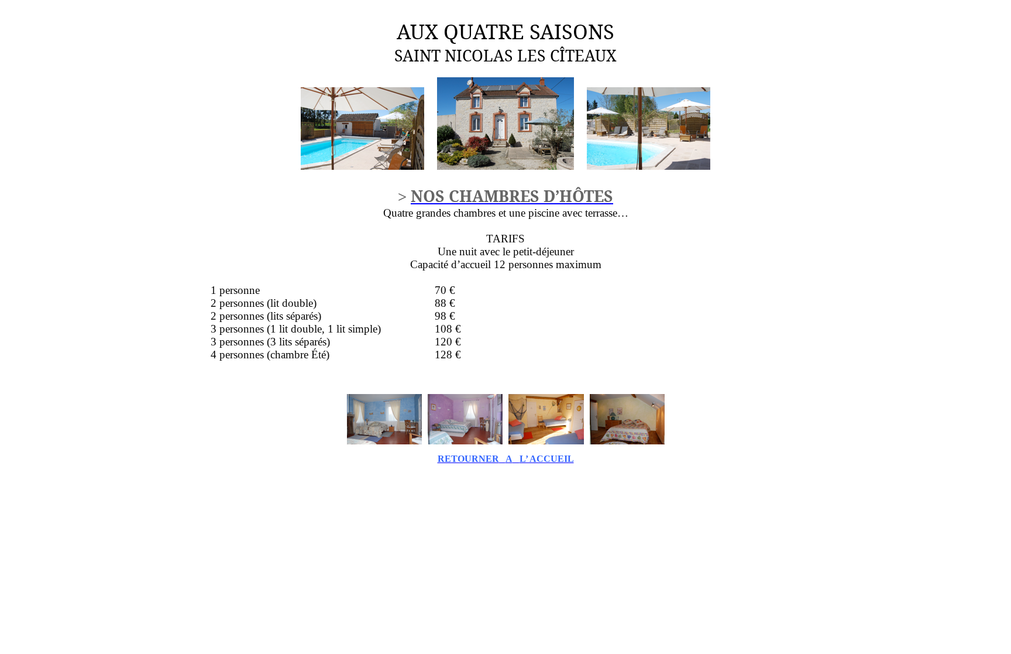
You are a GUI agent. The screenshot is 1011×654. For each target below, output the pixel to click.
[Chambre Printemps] (465, 442)
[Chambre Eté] (546, 442)
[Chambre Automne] (627, 442)
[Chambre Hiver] (384, 442)
